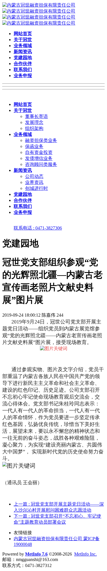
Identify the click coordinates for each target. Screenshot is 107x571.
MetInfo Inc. (85, 554)
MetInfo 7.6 (36, 554)
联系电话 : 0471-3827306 (38, 228)
